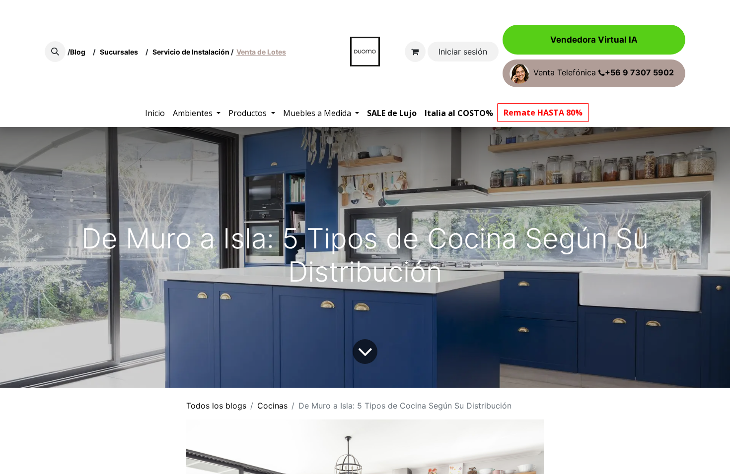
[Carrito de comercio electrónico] (415, 51)
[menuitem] (155, 113)
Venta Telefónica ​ (603, 73)
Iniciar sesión (462, 52)
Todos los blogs (216, 406)
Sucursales (121, 52)
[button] (55, 51)
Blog (79, 52)
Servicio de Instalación (190, 52)
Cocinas (272, 406)
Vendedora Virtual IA (594, 40)
